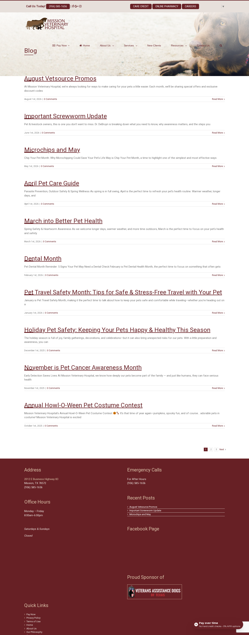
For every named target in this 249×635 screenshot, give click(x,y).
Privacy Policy (33, 617)
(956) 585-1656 (58, 6)
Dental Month (42, 258)
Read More (217, 99)
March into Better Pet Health (63, 220)
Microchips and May (52, 149)
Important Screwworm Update (65, 116)
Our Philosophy (34, 632)
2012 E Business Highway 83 (41, 479)
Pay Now (31, 614)
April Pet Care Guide (51, 183)
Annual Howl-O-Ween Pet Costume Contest (83, 405)
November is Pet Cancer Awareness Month (83, 367)
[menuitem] (63, 45)
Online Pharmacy (166, 6)
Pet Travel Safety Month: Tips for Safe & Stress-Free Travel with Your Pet (123, 292)
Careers (190, 6)
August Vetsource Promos (60, 78)
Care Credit (141, 6)
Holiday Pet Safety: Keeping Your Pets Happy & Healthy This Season (117, 329)
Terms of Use (33, 621)
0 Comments (50, 99)
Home (29, 625)
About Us (31, 628)
